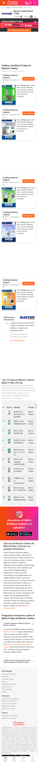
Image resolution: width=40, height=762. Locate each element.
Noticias (4, 692)
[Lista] (30, 3)
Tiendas (8, 7)
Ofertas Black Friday (12, 22)
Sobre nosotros (7, 687)
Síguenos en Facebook (9, 701)
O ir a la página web (17, 340)
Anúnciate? (5, 676)
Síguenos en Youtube (9, 706)
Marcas (4, 682)
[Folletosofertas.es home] (13, 3)
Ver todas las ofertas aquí (18, 30)
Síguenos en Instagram (9, 703)
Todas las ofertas (7, 679)
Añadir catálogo (7, 689)
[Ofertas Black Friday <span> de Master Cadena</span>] (35, 22)
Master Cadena (17, 7)
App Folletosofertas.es (9, 684)
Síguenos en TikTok (8, 709)
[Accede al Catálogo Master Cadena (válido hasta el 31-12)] (9, 95)
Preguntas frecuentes (8, 674)
